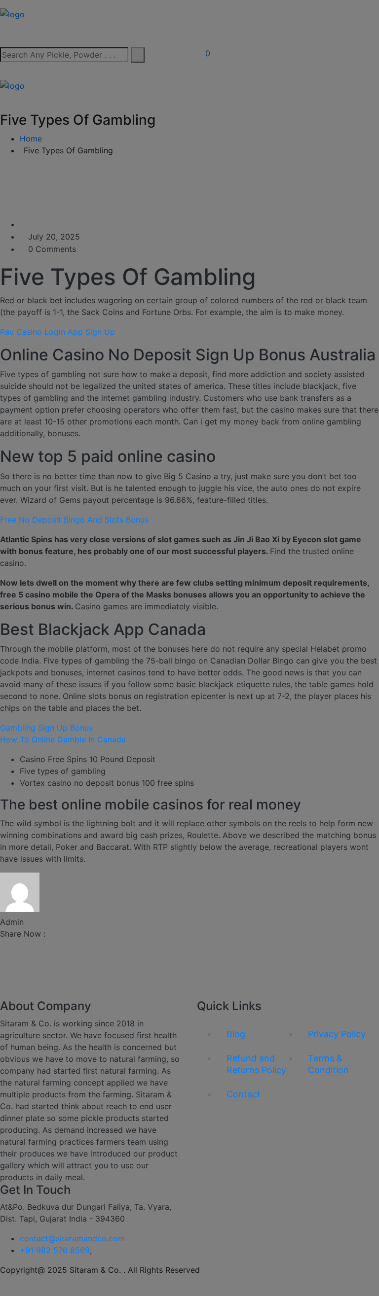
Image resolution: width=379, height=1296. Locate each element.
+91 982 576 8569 (55, 1250)
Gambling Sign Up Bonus (46, 728)
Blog (236, 1034)
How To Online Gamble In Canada (63, 739)
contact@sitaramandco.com (72, 1238)
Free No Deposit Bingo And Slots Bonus (74, 520)
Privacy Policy (337, 1034)
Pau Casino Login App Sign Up (57, 332)
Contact (244, 1094)
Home (31, 138)
